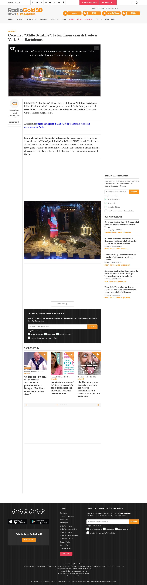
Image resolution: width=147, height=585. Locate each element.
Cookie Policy (78, 564)
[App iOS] (63, 2)
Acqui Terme (121, 281)
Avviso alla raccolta (73, 576)
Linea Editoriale (72, 566)
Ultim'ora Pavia (66, 532)
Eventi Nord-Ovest (65, 334)
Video (64, 19)
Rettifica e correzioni (117, 566)
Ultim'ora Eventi (66, 539)
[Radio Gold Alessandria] (25, 11)
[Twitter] (37, 2)
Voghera (128, 233)
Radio (87, 19)
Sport (54, 19)
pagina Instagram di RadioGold (52, 123)
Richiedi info (28, 540)
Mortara (124, 249)
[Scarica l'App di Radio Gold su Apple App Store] (17, 521)
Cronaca (20, 19)
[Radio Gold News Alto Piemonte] (111, 13)
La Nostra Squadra (67, 516)
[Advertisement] (62, 176)
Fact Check (105, 566)
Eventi (43, 19)
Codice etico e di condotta (57, 566)
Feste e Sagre (115, 249)
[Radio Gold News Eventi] (131, 13)
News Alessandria (37, 334)
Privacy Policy (52, 338)
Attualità (12, 31)
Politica (31, 19)
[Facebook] (33, 2)
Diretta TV (74, 19)
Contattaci (66, 554)
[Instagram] (46, 2)
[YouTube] (41, 2)
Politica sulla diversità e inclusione (34, 566)
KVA (114, 582)
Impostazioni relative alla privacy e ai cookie (73, 573)
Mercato (120, 233)
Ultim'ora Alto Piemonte (69, 535)
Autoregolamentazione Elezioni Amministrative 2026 (73, 569)
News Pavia (51, 334)
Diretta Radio (65, 542)
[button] (14, 122)
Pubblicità (64, 519)
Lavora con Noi (65, 548)
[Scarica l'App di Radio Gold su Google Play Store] (39, 521)
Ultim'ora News (66, 526)
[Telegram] (50, 2)
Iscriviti (92, 327)
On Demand (110, 19)
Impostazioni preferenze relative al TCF (73, 571)
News (10, 19)
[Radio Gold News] (72, 13)
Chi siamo (63, 513)
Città (98, 19)
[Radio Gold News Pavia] (91, 13)
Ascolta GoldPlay (90, 2)
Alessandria (125, 265)
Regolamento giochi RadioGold (89, 566)
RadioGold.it (46, 582)
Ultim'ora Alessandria (68, 529)
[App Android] (59, 2)
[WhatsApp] (54, 2)
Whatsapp (64, 522)
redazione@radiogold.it (94, 582)
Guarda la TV (109, 2)
